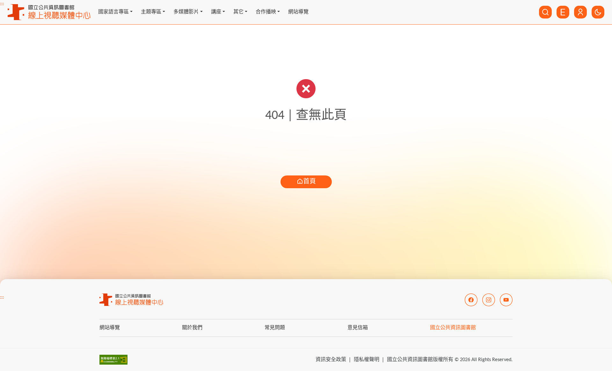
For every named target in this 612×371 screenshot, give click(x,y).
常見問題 (275, 327)
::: (2, 3)
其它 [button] (238, 12)
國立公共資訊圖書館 (453, 327)
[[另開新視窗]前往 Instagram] (488, 299)
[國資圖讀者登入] (580, 12)
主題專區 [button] (151, 12)
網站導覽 (298, 12)
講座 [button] (216, 12)
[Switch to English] (563, 12)
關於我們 (192, 327)
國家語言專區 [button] (113, 12)
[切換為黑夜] (598, 12)
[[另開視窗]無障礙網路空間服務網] (113, 359)
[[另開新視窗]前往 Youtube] (506, 299)
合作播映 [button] (266, 12)
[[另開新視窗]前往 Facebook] (471, 299)
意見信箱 (357, 327)
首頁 (309, 182)
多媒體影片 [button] (186, 12)
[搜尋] (545, 12)
